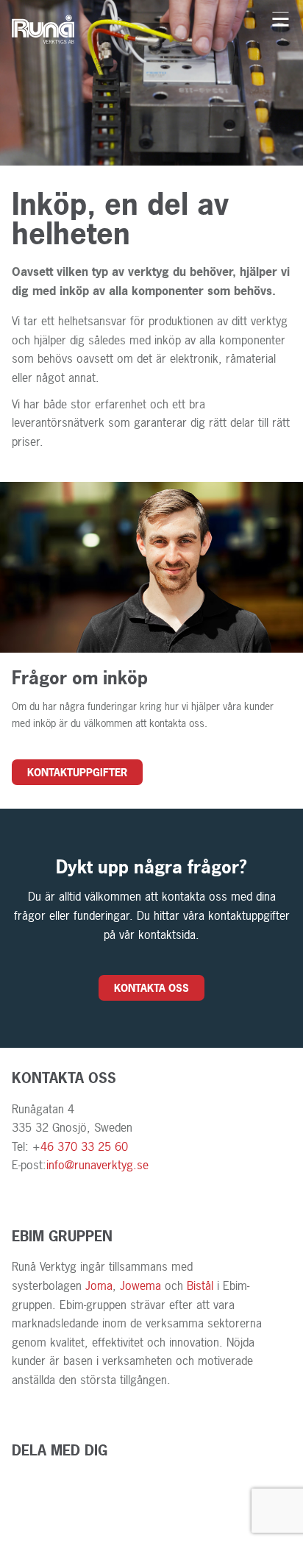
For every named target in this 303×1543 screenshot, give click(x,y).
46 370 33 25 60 (84, 1146)
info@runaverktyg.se (97, 1165)
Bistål (200, 1285)
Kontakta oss (151, 988)
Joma (99, 1285)
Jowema (142, 1285)
